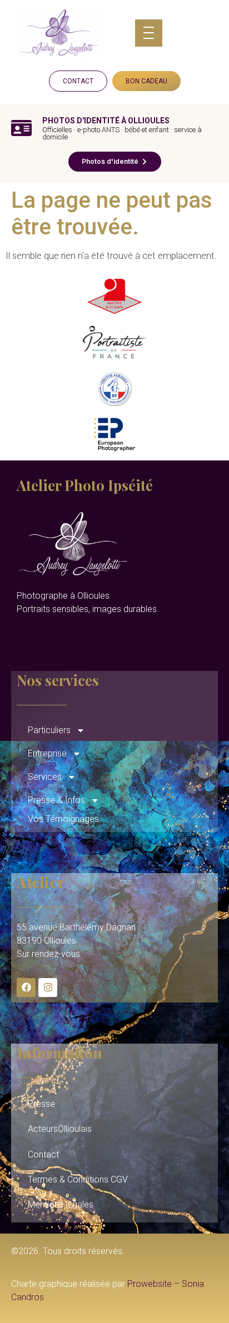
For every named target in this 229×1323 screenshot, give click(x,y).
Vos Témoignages (63, 819)
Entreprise (47, 753)
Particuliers (49, 730)
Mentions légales (60, 1204)
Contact (43, 1154)
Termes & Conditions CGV (78, 1179)
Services (45, 776)
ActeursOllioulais (60, 1129)
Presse (41, 1104)
